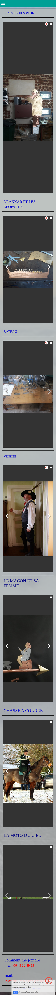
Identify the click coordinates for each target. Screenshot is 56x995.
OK (15, 992)
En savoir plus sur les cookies (28, 992)
